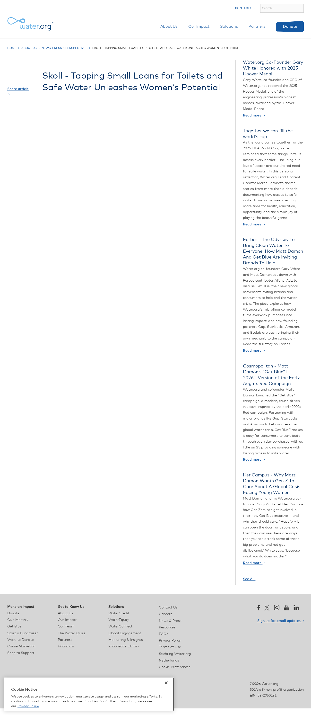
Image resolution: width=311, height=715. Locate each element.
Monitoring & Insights (125, 640)
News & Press (170, 621)
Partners (257, 26)
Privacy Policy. (28, 706)
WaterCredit (118, 613)
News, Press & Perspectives (64, 48)
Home (12, 48)
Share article (18, 89)
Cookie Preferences (174, 667)
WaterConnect (120, 626)
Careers (165, 614)
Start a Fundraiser (22, 633)
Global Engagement (124, 633)
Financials (66, 646)
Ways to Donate (20, 640)
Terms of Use (170, 647)
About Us (169, 26)
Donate (290, 26)
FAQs (163, 634)
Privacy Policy (170, 640)
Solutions (229, 26)
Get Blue (14, 626)
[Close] (166, 683)
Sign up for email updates (279, 621)
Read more (252, 115)
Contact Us (244, 8)
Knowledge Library (123, 646)
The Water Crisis (71, 633)
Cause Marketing (21, 646)
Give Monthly (17, 620)
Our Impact (198, 26)
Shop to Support (20, 653)
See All (249, 579)
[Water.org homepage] (30, 24)
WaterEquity (118, 620)
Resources (167, 627)
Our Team (66, 626)
